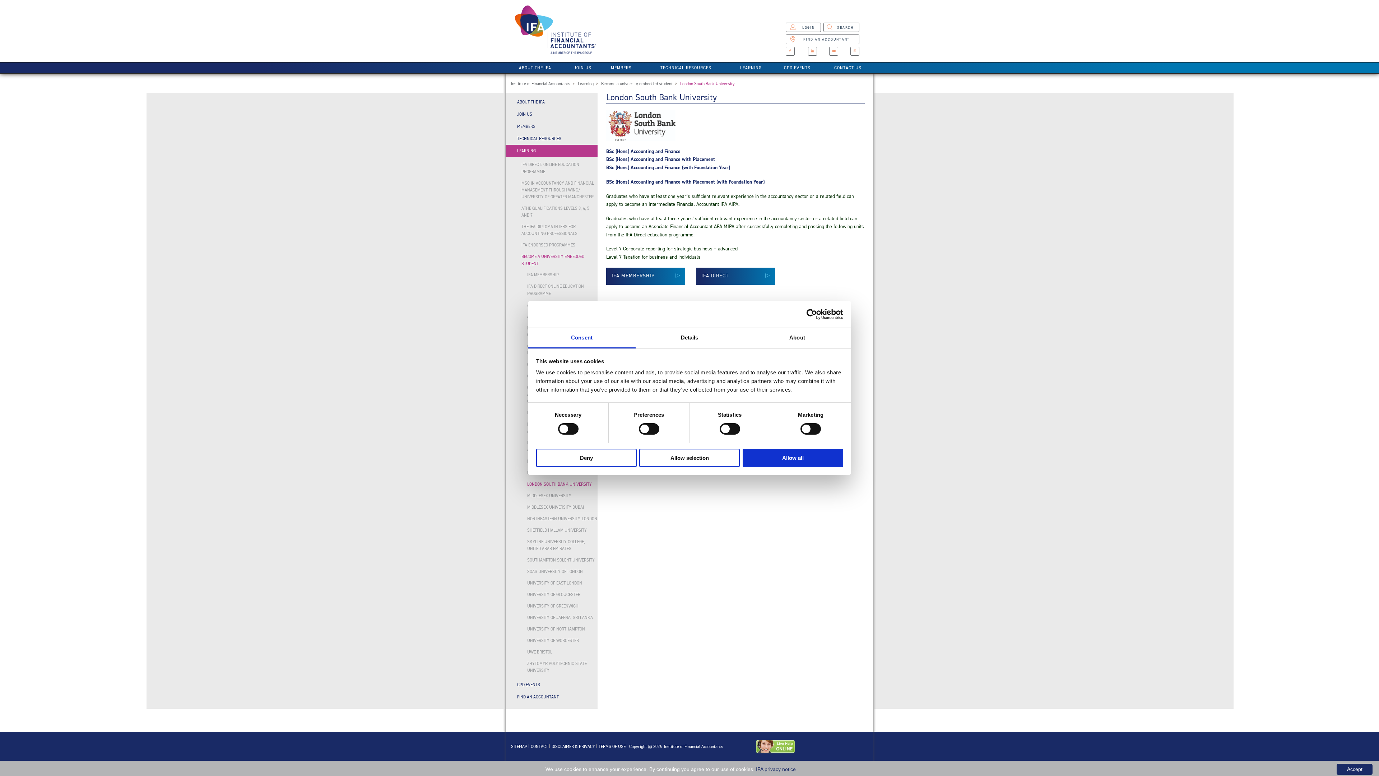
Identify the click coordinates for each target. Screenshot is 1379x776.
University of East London (554, 583)
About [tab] (797, 337)
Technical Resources (685, 68)
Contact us (848, 68)
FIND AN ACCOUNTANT (826, 39)
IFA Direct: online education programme (550, 168)
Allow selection (689, 458)
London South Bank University (707, 84)
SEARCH (845, 27)
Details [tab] (689, 337)
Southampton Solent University (561, 560)
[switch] (649, 429)
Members (621, 68)
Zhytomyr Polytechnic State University (557, 667)
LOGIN (808, 27)
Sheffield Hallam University (557, 530)
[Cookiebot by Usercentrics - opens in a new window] (811, 314)
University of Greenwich (553, 606)
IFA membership (543, 275)
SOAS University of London (555, 571)
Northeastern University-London (562, 519)
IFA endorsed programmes (548, 245)
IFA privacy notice (776, 769)
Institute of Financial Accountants (540, 84)
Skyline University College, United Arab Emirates (556, 545)
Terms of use (612, 746)
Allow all (793, 458)
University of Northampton (556, 629)
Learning (751, 68)
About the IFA (535, 68)
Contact (539, 746)
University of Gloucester (553, 594)
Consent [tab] (582, 337)
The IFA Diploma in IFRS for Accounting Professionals (549, 230)
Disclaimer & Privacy (573, 746)
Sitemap (519, 746)
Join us (582, 68)
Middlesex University (549, 496)
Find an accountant (538, 697)
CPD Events (797, 68)
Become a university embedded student (637, 84)
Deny (586, 458)
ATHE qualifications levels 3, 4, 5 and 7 (555, 211)
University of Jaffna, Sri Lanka (560, 617)
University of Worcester (553, 640)
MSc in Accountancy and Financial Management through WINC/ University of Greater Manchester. (558, 190)
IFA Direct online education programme (555, 289)
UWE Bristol (539, 652)
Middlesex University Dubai (555, 507)
